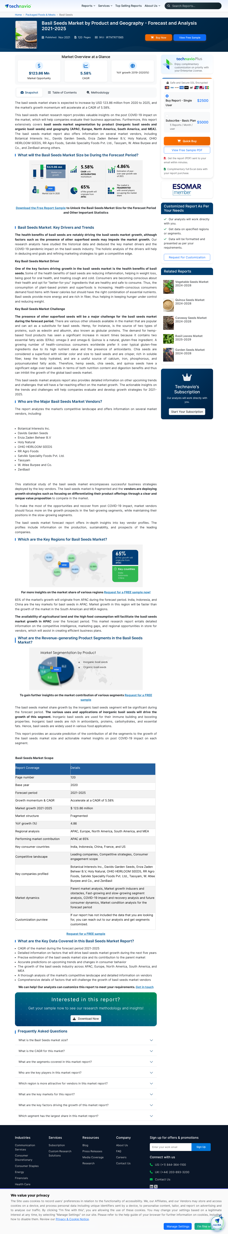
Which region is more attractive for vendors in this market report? (63, 1083)
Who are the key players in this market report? (50, 1072)
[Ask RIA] (217, 1223)
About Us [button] (151, 5)
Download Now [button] (88, 1018)
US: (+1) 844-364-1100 (170, 1164)
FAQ (118, 1151)
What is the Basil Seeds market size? (43, 1040)
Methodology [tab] (100, 92)
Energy (19, 1172)
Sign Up (201, 1146)
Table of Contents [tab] (64, 92)
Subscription (57, 1145)
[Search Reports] (169, 5)
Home (18, 14)
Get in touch (145, 987)
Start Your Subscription (187, 411)
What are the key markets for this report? (47, 1094)
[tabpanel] (86, 545)
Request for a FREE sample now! (127, 592)
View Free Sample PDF (187, 150)
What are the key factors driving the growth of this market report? (63, 1105)
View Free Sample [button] (189, 37)
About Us (122, 1145)
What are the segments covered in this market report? (55, 1061)
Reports (87, 5)
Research (88, 1163)
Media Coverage (93, 1157)
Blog (85, 1145)
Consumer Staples (27, 1166)
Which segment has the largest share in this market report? (58, 1116)
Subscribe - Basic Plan (181, 120)
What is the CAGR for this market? (42, 1051)
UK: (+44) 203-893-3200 (171, 1172)
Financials (21, 1178)
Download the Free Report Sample (41, 208)
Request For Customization (187, 257)
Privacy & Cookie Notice (72, 1219)
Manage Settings (178, 1226)
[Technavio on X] (155, 1187)
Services (104, 5)
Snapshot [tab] (31, 92)
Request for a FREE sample (85, 934)
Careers (121, 1157)
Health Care (22, 1184)
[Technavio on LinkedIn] (151, 1187)
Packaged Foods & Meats (40, 14)
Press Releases (92, 1151)
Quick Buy (189, 141)
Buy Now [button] (160, 37)
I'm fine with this (208, 1226)
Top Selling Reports (128, 5)
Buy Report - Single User (179, 103)
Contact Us (123, 1163)
